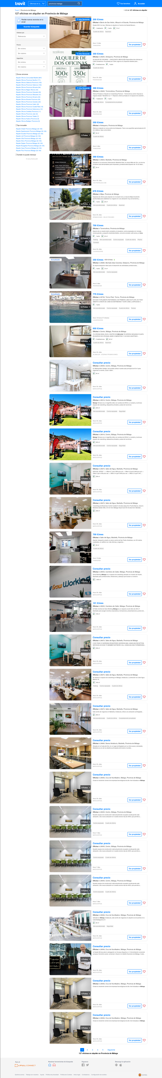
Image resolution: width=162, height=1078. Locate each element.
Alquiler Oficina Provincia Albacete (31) (28, 94)
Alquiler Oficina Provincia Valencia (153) (29, 85)
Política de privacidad (52, 1074)
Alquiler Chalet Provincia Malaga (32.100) (29, 129)
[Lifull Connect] (25, 1066)
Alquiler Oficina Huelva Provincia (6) (27, 119)
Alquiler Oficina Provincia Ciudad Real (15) (29, 107)
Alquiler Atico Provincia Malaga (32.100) (29, 141)
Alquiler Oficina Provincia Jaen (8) (27, 114)
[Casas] (50, 1065)
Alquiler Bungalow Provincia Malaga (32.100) (30, 146)
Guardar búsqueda (31, 26)
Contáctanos (85, 1074)
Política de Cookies (66, 1074)
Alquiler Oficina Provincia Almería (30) (28, 97)
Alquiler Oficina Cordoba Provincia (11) (28, 111)
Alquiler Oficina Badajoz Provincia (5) (28, 121)
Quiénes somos (19, 1074)
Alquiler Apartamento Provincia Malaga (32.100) (31, 131)
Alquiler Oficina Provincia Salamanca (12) (29, 109)
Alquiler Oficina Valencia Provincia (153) (29, 82)
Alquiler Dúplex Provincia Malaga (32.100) (29, 143)
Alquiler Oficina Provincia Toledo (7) (27, 116)
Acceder (141, 3)
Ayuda (42, 1074)
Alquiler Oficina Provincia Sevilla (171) (28, 80)
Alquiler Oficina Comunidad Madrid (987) (29, 78)
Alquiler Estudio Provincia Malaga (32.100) (29, 134)
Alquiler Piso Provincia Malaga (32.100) (28, 150)
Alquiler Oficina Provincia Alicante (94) (28, 87)
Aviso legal (77, 1074)
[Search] (78, 3)
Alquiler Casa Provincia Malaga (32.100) (29, 148)
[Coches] (54, 1065)
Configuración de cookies (99, 1074)
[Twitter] (87, 1065)
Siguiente (111, 1049)
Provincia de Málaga (28, 10)
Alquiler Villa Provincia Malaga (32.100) (28, 138)
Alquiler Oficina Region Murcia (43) (27, 90)
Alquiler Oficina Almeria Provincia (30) (28, 99)
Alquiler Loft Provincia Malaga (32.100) (28, 136)
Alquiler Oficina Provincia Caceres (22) (28, 102)
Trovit (17, 10)
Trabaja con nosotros (32, 1074)
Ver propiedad (135, 44)
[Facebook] (83, 1065)
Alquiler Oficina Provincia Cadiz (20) (27, 104)
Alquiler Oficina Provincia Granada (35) (28, 92)
